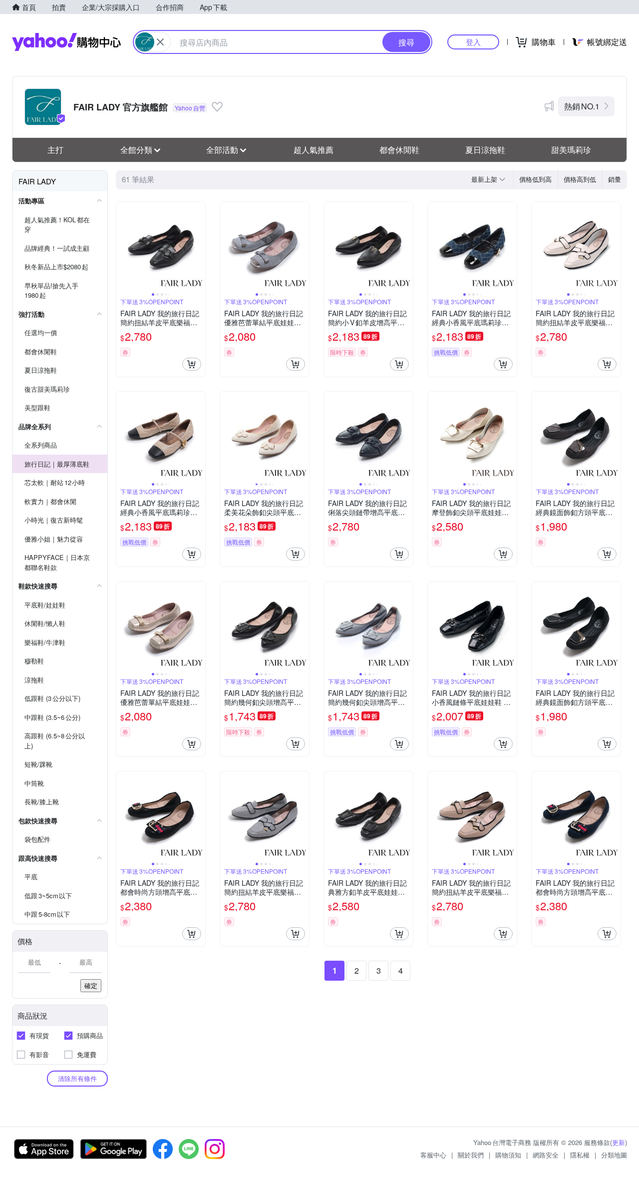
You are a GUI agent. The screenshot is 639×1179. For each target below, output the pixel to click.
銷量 (614, 179)
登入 (473, 41)
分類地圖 (614, 1155)
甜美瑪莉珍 (571, 149)
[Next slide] (198, 246)
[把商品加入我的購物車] (191, 364)
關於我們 (471, 1155)
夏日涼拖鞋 (485, 149)
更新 (618, 1142)
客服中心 (433, 1155)
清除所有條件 (77, 1078)
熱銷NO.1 (582, 106)
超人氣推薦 (313, 149)
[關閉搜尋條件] (160, 42)
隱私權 (580, 1155)
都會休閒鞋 (399, 149)
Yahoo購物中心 (66, 42)
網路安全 (546, 1155)
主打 (55, 149)
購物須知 (508, 1155)
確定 (90, 985)
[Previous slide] (122, 246)
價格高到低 (580, 179)
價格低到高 (535, 179)
